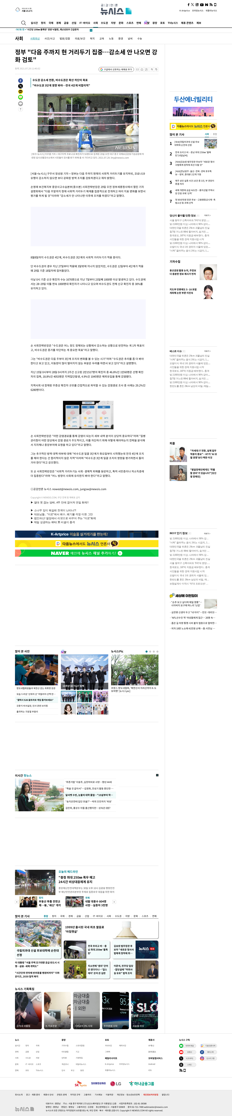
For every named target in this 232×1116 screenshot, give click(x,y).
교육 (101, 38)
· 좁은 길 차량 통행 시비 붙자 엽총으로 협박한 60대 (193, 623)
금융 (66, 23)
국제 (51, 23)
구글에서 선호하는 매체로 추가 (118, 69)
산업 (74, 23)
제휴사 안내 (48, 1094)
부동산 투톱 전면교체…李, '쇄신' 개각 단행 (50, 905)
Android (151, 1064)
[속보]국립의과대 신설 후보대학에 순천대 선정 (41, 30)
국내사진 (108, 1045)
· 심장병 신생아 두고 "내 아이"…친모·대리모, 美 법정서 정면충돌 (193, 612)
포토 (162, 23)
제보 (198, 23)
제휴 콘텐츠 (187, 23)
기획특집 (79, 1057)
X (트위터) (189, 1058)
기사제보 (98, 1094)
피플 (172, 443)
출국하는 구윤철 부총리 (27, 711)
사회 (95, 23)
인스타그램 (210, 1058)
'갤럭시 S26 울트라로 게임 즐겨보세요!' (35, 699)
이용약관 (109, 1094)
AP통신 (151, 1045)
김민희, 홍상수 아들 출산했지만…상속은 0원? (87, 808)
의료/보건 (80, 38)
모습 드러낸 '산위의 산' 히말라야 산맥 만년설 (37, 694)
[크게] (156, 69)
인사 (63, 1070)
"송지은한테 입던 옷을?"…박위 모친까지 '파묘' (89, 801)
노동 (111, 38)
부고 (72, 1070)
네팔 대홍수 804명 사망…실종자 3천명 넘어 (96, 905)
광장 (154, 23)
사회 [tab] (207, 134)
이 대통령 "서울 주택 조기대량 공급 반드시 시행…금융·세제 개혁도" (37, 964)
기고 (77, 1051)
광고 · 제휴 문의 (33, 1094)
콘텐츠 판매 (62, 1094)
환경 (120, 38)
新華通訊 (152, 1051)
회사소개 (19, 1094)
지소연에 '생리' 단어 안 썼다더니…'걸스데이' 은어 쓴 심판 (98, 969)
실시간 (34, 23)
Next (114, 902)
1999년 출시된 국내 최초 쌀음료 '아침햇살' (84, 929)
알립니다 (165, 1094)
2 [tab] (150, 652)
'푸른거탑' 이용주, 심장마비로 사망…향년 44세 (88, 782)
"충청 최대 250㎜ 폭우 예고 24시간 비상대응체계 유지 (77, 879)
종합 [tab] (215, 134)
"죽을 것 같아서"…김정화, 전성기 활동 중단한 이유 (89, 788)
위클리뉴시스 (211, 10)
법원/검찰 (65, 38)
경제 (58, 23)
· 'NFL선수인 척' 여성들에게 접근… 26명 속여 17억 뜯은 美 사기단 (193, 617)
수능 (139, 38)
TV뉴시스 (173, 23)
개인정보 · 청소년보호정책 (128, 1094)
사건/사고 (50, 38)
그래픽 (107, 1051)
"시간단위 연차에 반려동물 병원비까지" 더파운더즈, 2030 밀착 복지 (37, 974)
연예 (138, 23)
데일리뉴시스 (81, 1064)
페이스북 (210, 1052)
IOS (150, 1070)
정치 (43, 23)
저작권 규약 (75, 1094)
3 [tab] (154, 652)
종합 (46, 916)
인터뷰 (64, 1057)
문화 (121, 23)
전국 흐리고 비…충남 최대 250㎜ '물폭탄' (98, 949)
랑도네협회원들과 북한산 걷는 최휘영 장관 (36, 688)
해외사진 (122, 1045)
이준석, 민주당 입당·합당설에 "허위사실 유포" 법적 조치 (123, 969)
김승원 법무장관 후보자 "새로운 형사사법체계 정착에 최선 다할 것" (124, 949)
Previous (17, 902)
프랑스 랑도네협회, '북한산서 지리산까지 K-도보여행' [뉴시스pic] (133, 690)
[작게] (151, 69)
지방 (113, 23)
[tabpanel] (134, 674)
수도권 (104, 23)
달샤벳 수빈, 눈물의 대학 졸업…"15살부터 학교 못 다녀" (89, 795)
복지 (92, 38)
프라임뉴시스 (197, 10)
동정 (82, 1070)
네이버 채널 (189, 1045)
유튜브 (189, 1052)
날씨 (130, 38)
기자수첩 (175, 261)
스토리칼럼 (80, 1045)
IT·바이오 (84, 23)
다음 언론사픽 (210, 1045)
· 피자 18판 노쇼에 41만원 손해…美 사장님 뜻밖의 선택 (193, 628)
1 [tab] (147, 652)
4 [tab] (157, 652)
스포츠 (130, 23)
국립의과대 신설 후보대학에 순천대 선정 (38, 952)
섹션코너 (65, 1064)
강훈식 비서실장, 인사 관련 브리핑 (32, 705)
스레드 (189, 1064)
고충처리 (87, 1094)
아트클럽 (65, 1051)
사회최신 (35, 38)
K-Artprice (184, 10)
